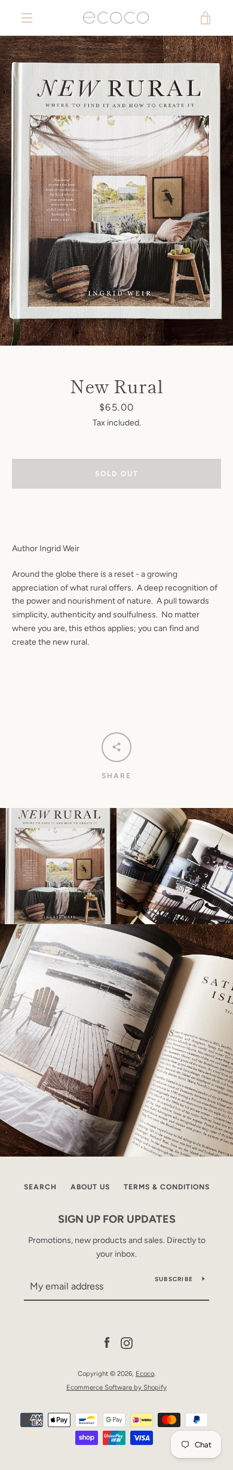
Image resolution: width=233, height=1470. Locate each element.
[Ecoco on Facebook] (107, 1343)
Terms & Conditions (167, 1187)
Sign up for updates (117, 1219)
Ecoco (145, 1373)
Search (40, 1187)
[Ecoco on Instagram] (127, 1343)
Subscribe (174, 1279)
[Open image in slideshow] (116, 191)
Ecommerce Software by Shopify (116, 1387)
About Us (90, 1187)
